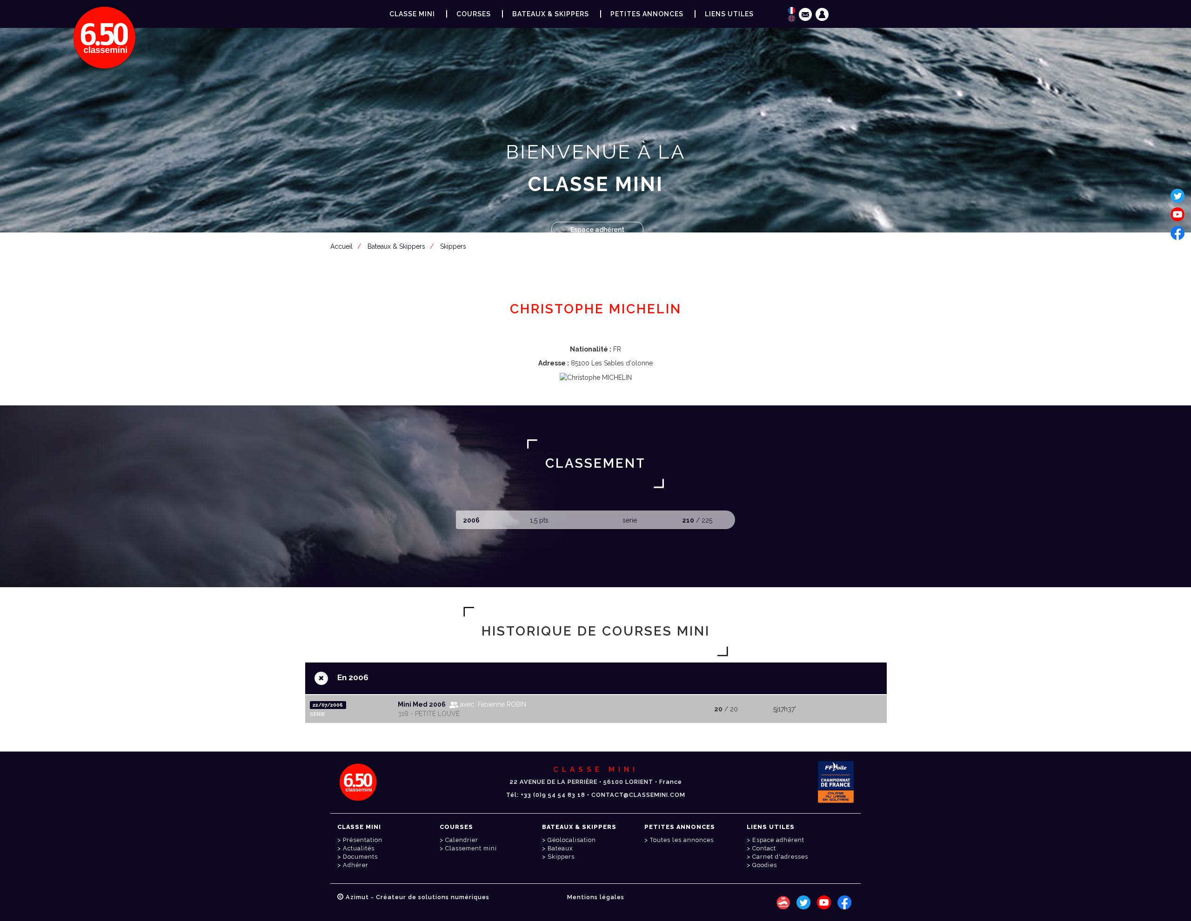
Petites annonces (646, 14)
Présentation (362, 839)
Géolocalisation (572, 839)
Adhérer (355, 864)
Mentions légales (595, 897)
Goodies (764, 864)
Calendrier (461, 839)
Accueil (341, 246)
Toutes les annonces (682, 839)
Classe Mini (412, 14)
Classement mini (471, 848)
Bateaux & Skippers (550, 14)
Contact (764, 848)
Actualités (359, 848)
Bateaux (560, 848)
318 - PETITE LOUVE (429, 713)
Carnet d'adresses (780, 856)
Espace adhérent (597, 229)
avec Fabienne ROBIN (492, 704)
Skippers (453, 246)
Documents (360, 856)
